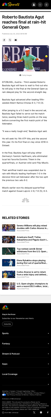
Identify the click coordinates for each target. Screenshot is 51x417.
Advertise (5, 391)
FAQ (32, 391)
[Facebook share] (4, 40)
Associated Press (23, 231)
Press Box (19, 393)
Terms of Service (35, 395)
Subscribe (7, 324)
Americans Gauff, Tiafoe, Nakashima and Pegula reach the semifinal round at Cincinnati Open (33, 238)
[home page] (11, 4)
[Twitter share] (10, 40)
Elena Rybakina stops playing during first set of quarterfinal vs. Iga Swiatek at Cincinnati (31, 261)
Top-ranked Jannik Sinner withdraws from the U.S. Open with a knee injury (31, 250)
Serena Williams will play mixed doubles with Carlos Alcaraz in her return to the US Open (32, 226)
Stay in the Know (8, 314)
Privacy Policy (39, 393)
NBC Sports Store (8, 393)
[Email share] (16, 40)
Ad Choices (29, 393)
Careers (12, 391)
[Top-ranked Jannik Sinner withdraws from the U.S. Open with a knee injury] (8, 251)
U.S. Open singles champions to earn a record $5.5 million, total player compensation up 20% (32, 285)
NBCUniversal (16, 399)
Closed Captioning (23, 391)
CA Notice (24, 395)
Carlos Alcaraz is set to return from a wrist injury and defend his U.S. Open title (31, 273)
